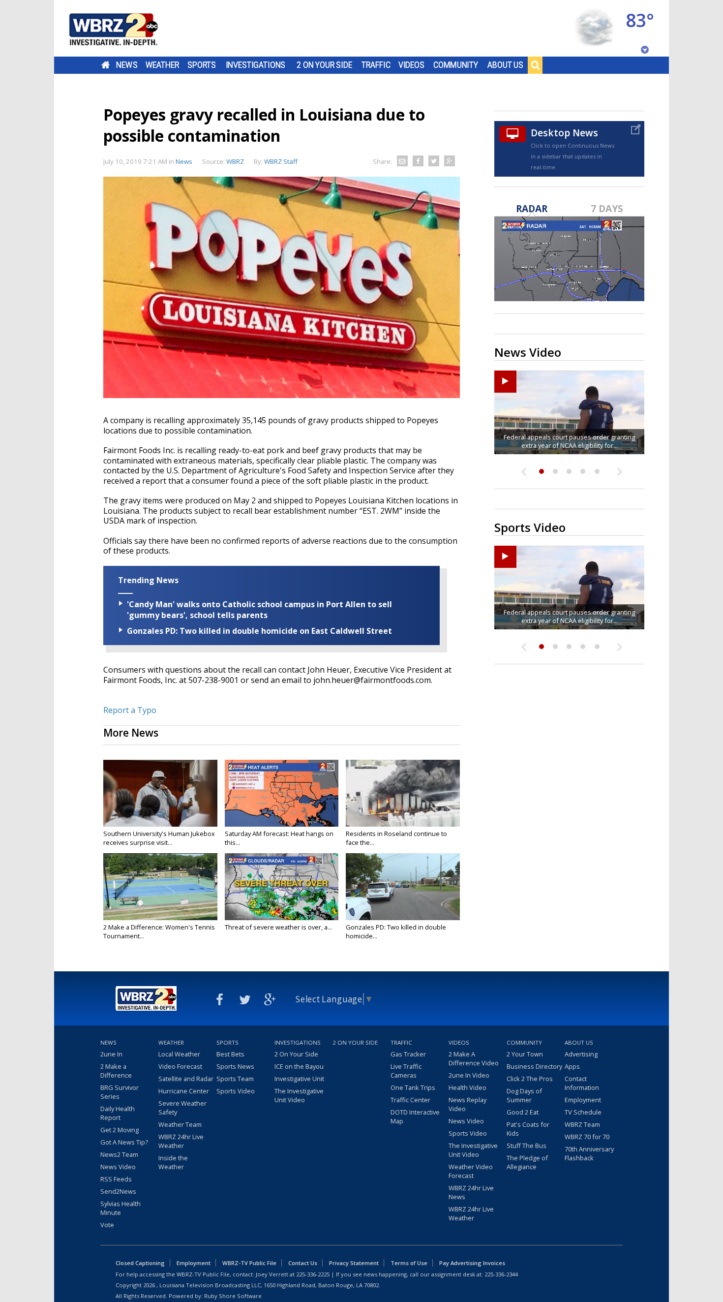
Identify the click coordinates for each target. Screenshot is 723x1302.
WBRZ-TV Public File (249, 1263)
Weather (162, 65)
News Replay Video (467, 1104)
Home (105, 65)
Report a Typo (129, 710)
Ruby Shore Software (233, 1296)
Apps (572, 1066)
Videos (411, 65)
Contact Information (582, 1083)
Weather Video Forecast (471, 1171)
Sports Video (235, 1090)
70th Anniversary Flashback (589, 1153)
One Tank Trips (413, 1087)
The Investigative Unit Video (299, 1095)
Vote (107, 1224)
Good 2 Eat (523, 1112)
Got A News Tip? (124, 1142)
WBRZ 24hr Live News (471, 1192)
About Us (505, 65)
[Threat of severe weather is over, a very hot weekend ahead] (282, 886)
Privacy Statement (354, 1263)
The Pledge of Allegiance (527, 1162)
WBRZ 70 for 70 (587, 1136)
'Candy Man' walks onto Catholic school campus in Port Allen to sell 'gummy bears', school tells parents (259, 609)
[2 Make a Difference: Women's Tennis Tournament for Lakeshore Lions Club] (160, 886)
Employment (583, 1099)
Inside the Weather (173, 1162)
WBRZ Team (582, 1124)
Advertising (581, 1054)
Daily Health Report (117, 1113)
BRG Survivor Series (119, 1092)
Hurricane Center (183, 1090)
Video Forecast (180, 1066)
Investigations (256, 65)
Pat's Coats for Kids (528, 1129)
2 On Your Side (324, 65)
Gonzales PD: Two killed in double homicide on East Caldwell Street (259, 630)
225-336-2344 (501, 1274)
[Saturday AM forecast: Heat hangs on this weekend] (282, 793)
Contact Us (302, 1263)
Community (455, 65)
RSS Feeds (116, 1179)
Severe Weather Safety (182, 1107)
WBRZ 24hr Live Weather (181, 1141)
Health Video (467, 1087)
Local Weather (179, 1054)
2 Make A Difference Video (474, 1058)
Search (535, 65)
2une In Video (469, 1075)
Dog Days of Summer (524, 1095)
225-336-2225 (313, 1274)
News (126, 65)
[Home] (125, 28)
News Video (118, 1166)
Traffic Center (410, 1099)
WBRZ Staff (281, 161)
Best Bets (230, 1054)
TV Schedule (583, 1112)
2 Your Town (525, 1054)
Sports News (235, 1066)
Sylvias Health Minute (120, 1208)
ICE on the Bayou (299, 1066)
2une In (111, 1054)
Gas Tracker (408, 1054)
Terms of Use (409, 1263)
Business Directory (534, 1066)
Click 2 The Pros (530, 1078)
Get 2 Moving (119, 1129)
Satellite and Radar (185, 1078)
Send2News (118, 1191)
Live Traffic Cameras (406, 1071)
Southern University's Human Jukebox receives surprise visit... (159, 838)
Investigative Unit (299, 1078)
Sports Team (235, 1078)
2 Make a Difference (116, 1071)
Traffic (376, 65)
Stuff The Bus (526, 1145)
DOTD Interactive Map (415, 1116)
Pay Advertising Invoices (472, 1263)
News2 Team (119, 1154)
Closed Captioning (140, 1263)
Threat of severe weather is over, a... (278, 927)
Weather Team (180, 1124)
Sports (201, 65)
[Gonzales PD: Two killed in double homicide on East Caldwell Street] (403, 886)
